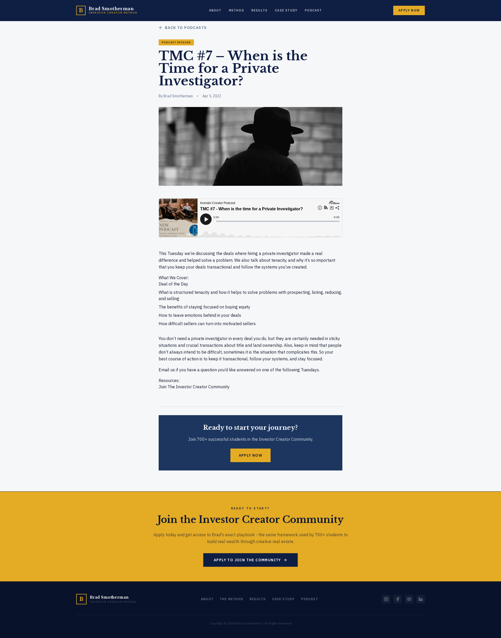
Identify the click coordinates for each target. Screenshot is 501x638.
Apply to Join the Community (247, 560)
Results (259, 10)
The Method (231, 599)
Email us (167, 369)
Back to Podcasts (186, 27)
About (215, 10)
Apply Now (409, 10)
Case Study (286, 10)
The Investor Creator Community (199, 386)
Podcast (313, 10)
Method (236, 10)
